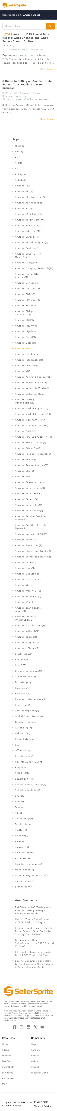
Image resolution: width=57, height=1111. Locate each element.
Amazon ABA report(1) (28, 202)
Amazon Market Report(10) (31, 408)
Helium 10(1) (22, 733)
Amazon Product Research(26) (34, 454)
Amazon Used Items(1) (28, 579)
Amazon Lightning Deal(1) (31, 394)
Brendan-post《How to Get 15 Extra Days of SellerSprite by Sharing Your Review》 (33, 931)
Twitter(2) (21, 830)
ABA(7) (19, 151)
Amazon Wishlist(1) (26, 602)
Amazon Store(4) (25, 539)
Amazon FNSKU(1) (26, 325)
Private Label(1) (24, 756)
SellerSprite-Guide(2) (28, 790)
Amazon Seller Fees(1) (28, 493)
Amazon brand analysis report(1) (29, 609)
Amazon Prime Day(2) (28, 448)
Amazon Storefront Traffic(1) (33, 556)
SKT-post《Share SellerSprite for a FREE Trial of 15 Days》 (33, 953)
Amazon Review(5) (26, 459)
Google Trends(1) (25, 722)
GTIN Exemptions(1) (27, 710)
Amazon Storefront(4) (28, 545)
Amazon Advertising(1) (28, 225)
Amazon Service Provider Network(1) (30, 518)
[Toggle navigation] (51, 5)
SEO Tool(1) (22, 773)
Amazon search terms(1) (30, 625)
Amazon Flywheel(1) (27, 331)
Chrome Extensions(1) (28, 671)
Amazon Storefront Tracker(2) (33, 551)
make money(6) (24, 869)
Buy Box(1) (21, 659)
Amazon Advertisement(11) (31, 219)
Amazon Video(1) (25, 585)
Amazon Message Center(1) (31, 425)
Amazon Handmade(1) (28, 354)
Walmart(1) (21, 835)
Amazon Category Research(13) (34, 268)
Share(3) (20, 796)
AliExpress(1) (23, 174)
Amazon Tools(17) (25, 568)
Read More (47, 69)
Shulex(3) (21, 801)
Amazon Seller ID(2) (27, 499)
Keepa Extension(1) (26, 739)
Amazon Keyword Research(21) (34, 377)
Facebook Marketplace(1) (30, 699)
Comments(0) (36, 49)
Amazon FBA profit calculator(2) (26, 313)
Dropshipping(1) (25, 682)
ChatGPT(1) (22, 665)
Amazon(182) (23, 185)
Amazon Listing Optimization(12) (25, 401)
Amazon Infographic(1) (29, 360)
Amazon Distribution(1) (29, 288)
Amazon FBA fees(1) (27, 305)
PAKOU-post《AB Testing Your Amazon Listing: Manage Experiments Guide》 (33, 910)
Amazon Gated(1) (25, 337)
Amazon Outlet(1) (25, 431)
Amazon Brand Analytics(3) (31, 242)
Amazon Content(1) (27, 283)
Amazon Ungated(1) (27, 573)
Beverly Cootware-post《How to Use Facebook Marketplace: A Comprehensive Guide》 (34, 964)
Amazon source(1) (26, 637)
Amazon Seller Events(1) (30, 488)
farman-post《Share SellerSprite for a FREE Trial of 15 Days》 (34, 943)
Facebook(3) (22, 693)
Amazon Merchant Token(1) (31, 419)
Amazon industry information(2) (25, 618)
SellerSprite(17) (24, 779)
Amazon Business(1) (27, 248)
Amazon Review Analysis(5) (31, 465)
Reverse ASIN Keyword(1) (30, 761)
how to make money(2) (29, 864)
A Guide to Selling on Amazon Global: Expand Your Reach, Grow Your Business (28, 84)
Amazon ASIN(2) (25, 208)
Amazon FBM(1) (24, 320)
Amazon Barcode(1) (27, 237)
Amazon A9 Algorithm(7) (30, 197)
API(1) (18, 163)
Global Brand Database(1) (31, 716)
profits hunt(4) (24, 886)
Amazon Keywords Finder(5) (32, 388)
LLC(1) (19, 744)
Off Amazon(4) (23, 750)
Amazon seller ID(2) (27, 631)
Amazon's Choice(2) (27, 648)
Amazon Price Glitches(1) (30, 442)
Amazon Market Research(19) (33, 414)
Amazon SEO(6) (24, 471)
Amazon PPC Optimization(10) (33, 437)
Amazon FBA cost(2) (27, 300)
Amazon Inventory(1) (27, 365)
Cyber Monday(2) (25, 676)
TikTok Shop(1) (24, 818)
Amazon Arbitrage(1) (27, 231)
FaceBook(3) (22, 688)
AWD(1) (19, 168)
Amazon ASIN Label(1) (28, 214)
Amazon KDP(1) (24, 371)
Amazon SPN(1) (24, 476)
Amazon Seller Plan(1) (28, 505)
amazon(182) (23, 847)
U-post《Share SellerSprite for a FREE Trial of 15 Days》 (34, 921)
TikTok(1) (20, 813)
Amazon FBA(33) (25, 294)
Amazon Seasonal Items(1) (31, 482)
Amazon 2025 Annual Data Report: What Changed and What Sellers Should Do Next (26, 38)
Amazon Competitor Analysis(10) (27, 275)
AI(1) (17, 157)
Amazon (25, 93)
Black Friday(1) (24, 654)
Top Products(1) (25, 824)
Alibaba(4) (21, 180)
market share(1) (25, 881)
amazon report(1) (25, 852)
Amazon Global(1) (26, 348)
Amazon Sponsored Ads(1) (31, 534)
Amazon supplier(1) (27, 642)
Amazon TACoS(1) (25, 562)
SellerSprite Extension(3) (30, 784)
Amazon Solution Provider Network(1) (31, 527)
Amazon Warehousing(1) (29, 590)
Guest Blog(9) (23, 727)
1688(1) (19, 146)
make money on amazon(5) (31, 875)
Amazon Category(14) (28, 262)
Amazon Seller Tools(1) (29, 510)
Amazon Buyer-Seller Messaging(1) (28, 255)
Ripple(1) (20, 767)
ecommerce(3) (24, 858)
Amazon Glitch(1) (25, 343)
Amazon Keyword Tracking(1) (33, 382)
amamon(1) (21, 841)
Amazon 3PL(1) (24, 191)
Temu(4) (20, 807)
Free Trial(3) (22, 705)
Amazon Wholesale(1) (28, 596)
